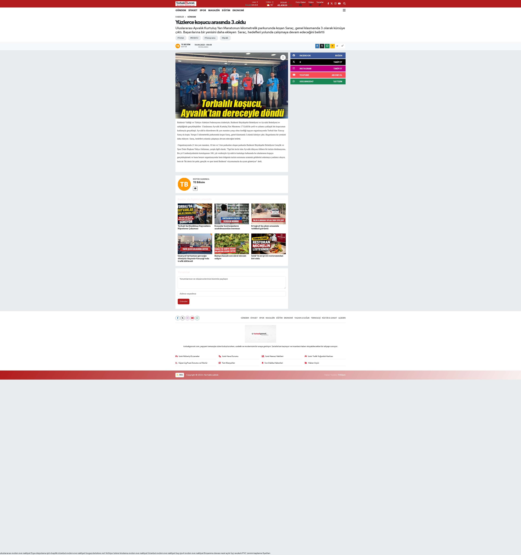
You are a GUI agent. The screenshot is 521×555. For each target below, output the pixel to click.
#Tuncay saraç (210, 38)
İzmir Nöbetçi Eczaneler (189, 356)
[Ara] (344, 4)
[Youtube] (192, 318)
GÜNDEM (180, 10)
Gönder (184, 301)
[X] (182, 318)
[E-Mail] (195, 188)
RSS (181, 375)
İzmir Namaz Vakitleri (274, 356)
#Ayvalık (225, 38)
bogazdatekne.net (96, 553)
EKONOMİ (238, 10)
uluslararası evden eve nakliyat (15, 553)
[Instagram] (187, 318)
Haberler (179, 17)
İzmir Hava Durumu (230, 356)
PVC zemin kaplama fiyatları (256, 553)
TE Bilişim (342, 375)
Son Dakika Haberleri (274, 363)
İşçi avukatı (236, 553)
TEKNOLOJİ (315, 318)
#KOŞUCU (194, 38)
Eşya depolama (38, 553)
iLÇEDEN (342, 318)
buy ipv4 (180, 553)
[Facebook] (177, 318)
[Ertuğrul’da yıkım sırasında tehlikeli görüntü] (268, 214)
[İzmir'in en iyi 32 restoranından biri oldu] (268, 244)
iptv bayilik (52, 553)
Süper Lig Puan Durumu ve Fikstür (193, 363)
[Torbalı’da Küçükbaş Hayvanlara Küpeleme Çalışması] (195, 214)
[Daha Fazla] (332, 46)
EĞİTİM (226, 10)
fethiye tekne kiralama (117, 553)
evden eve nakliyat (138, 553)
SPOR (203, 10)
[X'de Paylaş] (322, 46)
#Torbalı (180, 38)
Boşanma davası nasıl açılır (217, 553)
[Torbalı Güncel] (185, 4)
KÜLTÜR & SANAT (329, 318)
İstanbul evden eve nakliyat (161, 553)
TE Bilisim (199, 182)
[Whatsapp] (197, 318)
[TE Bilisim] (184, 184)
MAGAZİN (214, 10)
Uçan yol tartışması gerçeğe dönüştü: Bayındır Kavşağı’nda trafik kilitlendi (193, 258)
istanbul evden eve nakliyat (71, 553)
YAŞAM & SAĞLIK (301, 318)
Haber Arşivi (313, 363)
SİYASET (192, 10)
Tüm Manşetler (228, 363)
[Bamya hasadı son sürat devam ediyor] (232, 244)
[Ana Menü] (344, 10)
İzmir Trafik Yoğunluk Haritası (320, 356)
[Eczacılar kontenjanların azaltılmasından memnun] (232, 214)
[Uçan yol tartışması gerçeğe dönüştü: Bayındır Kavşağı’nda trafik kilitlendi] (195, 244)
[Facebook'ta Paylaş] (317, 46)
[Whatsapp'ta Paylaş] (327, 46)
